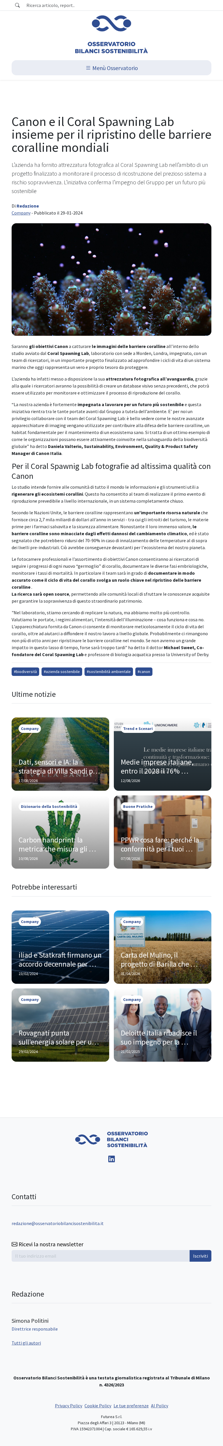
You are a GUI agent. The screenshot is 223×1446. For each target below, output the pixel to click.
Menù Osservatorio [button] (114, 67)
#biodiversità (25, 671)
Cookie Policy (97, 1405)
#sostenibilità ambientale (109, 671)
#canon (144, 671)
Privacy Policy (68, 1405)
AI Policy (159, 1405)
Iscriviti (200, 1256)
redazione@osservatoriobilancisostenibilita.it (58, 1223)
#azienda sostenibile (62, 671)
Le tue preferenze (131, 1405)
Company (21, 213)
